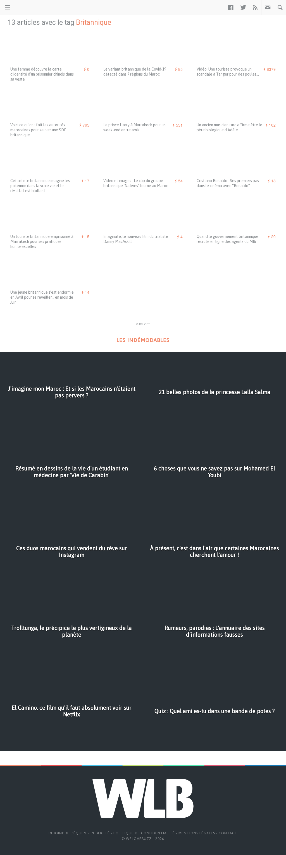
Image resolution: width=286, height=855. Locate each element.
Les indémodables (143, 340)
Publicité (100, 833)
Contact (228, 833)
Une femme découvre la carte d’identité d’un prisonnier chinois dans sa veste (42, 74)
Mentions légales (196, 833)
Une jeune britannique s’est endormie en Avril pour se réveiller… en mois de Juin (42, 297)
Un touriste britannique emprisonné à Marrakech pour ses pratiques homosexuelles (41, 241)
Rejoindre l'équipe (68, 833)
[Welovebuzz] (25, 7)
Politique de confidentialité (144, 833)
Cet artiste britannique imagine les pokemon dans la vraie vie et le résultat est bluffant (40, 185)
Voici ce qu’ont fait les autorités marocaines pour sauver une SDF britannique (38, 130)
